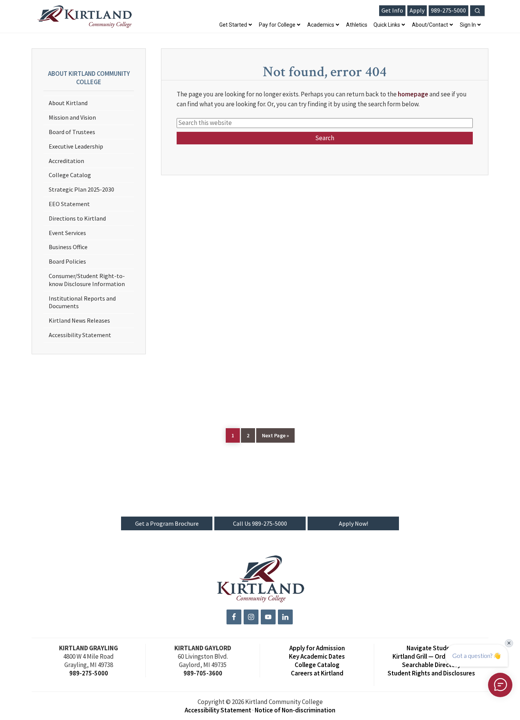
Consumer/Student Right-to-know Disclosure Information (87, 280)
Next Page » (275, 435)
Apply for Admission (317, 648)
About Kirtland (68, 103)
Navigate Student (431, 648)
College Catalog (70, 175)
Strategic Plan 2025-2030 (81, 189)
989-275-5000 (88, 673)
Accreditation (66, 161)
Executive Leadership (76, 146)
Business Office (68, 247)
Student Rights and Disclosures (431, 673)
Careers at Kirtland (317, 673)
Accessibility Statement (80, 335)
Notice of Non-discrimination (295, 710)
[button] (477, 10)
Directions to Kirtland (77, 218)
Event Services (67, 233)
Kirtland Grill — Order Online (431, 656)
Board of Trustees (72, 132)
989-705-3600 (202, 673)
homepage (413, 94)
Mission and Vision (72, 117)
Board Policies (67, 261)
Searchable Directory (431, 665)
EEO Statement (69, 204)
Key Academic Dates (317, 656)
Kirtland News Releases (79, 320)
